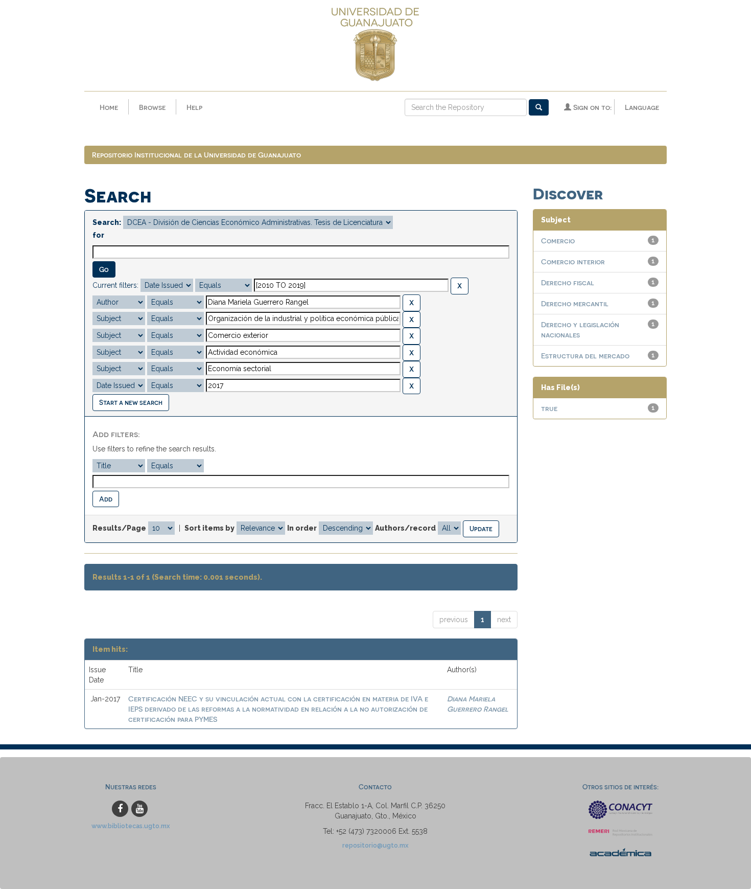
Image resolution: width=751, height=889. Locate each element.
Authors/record (405, 528)
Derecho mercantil (574, 303)
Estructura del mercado (585, 355)
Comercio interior (573, 261)
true (549, 408)
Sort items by (209, 528)
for (98, 235)
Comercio (558, 240)
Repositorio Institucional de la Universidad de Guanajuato (196, 154)
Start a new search (130, 402)
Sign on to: (591, 107)
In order (302, 528)
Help (194, 107)
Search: (106, 222)
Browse (152, 107)
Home (109, 107)
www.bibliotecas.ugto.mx (130, 826)
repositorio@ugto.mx (375, 845)
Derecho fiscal (567, 282)
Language (642, 107)
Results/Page (119, 528)
